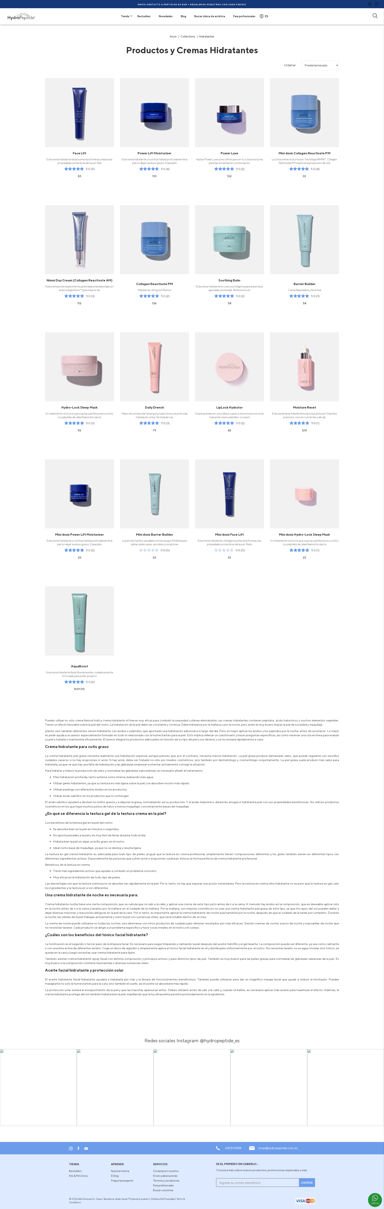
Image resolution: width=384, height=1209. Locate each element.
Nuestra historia (120, 1171)
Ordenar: (290, 65)
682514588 (233, 1148)
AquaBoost (79, 666)
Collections (187, 36)
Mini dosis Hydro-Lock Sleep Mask (304, 534)
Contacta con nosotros (166, 1171)
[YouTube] (86, 1148)
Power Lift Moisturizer (154, 153)
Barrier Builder (304, 284)
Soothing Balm (229, 280)
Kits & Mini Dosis (78, 1175)
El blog (115, 1175)
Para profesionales (163, 1185)
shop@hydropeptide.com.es (278, 1148)
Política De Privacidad (163, 1198)
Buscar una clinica (163, 1190)
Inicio (173, 36)
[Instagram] (71, 1149)
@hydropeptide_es (220, 1040)
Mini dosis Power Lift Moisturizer (79, 534)
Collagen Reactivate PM (154, 284)
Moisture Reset (304, 407)
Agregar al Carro (79, 141)
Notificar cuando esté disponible (80, 652)
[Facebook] (78, 1149)
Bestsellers (75, 1171)
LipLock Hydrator (229, 407)
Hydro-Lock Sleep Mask (79, 407)
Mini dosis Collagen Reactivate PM (304, 153)
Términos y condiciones (166, 1180)
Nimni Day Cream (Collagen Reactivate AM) (79, 280)
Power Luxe (229, 153)
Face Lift (79, 153)
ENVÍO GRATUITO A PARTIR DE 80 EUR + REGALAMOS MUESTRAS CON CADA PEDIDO (192, 4)
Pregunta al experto (122, 1180)
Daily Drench (154, 407)
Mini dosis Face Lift (229, 534)
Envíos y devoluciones (165, 1175)
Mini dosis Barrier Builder (154, 534)
